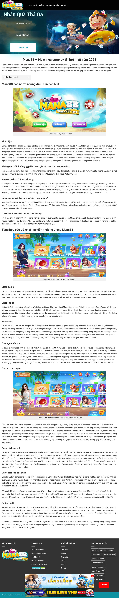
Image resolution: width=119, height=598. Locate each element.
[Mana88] (13, 5)
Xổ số (63, 561)
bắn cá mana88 (98, 580)
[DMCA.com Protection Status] (38, 568)
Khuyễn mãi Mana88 (39, 564)
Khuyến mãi (54, 5)
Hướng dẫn (43, 5)
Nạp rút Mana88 (37, 561)
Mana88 (95, 550)
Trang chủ (32, 5)
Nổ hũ (63, 568)
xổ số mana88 (97, 554)
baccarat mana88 (106, 550)
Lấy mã (104, 585)
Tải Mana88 (35, 557)
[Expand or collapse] (28, 77)
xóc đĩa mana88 (98, 559)
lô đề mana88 (109, 554)
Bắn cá (63, 564)
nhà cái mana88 (98, 571)
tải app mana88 (98, 563)
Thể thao (64, 550)
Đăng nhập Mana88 (38, 553)
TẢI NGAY (23, 47)
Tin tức (63, 5)
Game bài (64, 557)
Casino (63, 553)
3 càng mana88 (98, 575)
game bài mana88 (98, 567)
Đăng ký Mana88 (37, 550)
